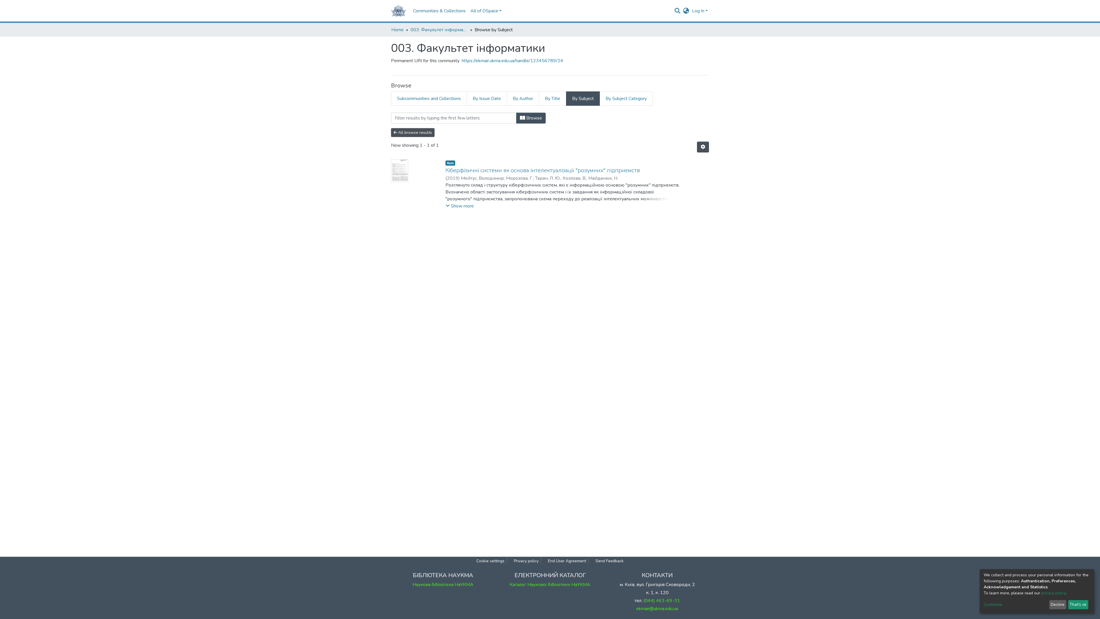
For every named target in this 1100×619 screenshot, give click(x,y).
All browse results (414, 132)
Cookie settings (490, 561)
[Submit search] (677, 11)
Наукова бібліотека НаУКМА (443, 584)
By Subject (583, 98)
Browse (533, 118)
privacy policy (1053, 593)
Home (397, 30)
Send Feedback (610, 561)
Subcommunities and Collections (429, 98)
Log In (698, 11)
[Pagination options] (703, 147)
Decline (1057, 604)
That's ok (1078, 604)
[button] (686, 10)
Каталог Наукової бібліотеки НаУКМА (550, 584)
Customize (993, 604)
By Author (523, 98)
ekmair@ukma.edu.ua (657, 609)
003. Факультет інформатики (439, 30)
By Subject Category (626, 98)
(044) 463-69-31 (661, 601)
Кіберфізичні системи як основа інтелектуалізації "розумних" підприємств (542, 170)
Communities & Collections (439, 11)
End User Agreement (567, 561)
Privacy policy (526, 561)
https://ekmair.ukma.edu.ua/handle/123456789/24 (512, 61)
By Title (552, 98)
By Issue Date (487, 98)
